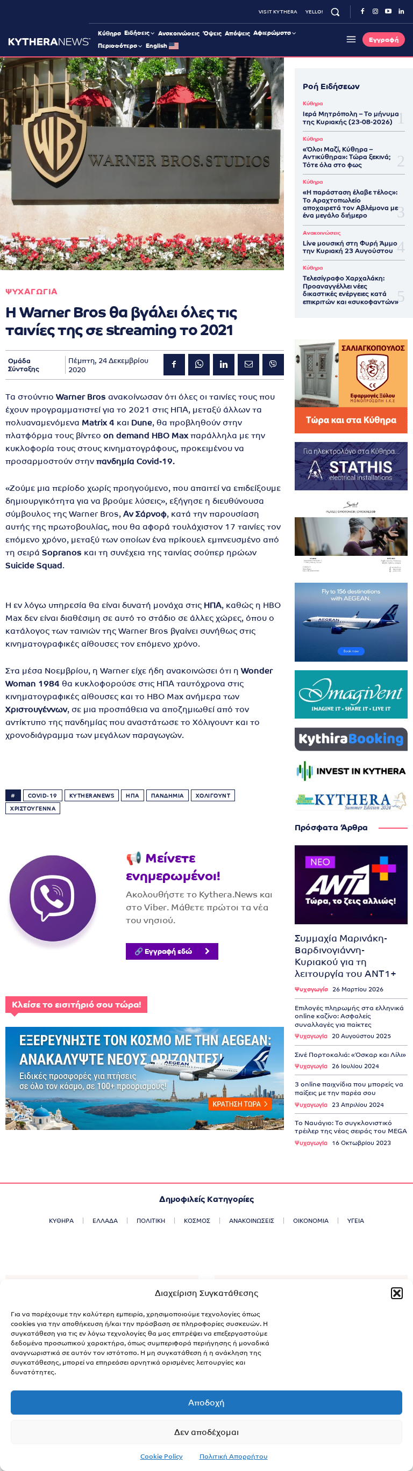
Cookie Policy (161, 1456)
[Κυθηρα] (49, 41)
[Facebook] (362, 11)
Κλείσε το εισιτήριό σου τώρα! (76, 1004)
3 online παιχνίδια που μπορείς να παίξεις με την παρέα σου (349, 1089)
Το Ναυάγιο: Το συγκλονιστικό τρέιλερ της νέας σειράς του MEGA (351, 1127)
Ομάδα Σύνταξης (23, 364)
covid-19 (43, 796)
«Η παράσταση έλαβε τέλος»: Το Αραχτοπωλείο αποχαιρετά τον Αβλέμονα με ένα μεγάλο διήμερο (350, 204)
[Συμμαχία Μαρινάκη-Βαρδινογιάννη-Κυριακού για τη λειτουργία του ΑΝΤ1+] (351, 884)
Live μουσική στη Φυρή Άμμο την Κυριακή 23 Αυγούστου (350, 247)
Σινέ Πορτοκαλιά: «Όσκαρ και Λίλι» (350, 1055)
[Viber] (273, 364)
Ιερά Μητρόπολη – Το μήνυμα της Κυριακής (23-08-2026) (351, 117)
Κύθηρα (313, 103)
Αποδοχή (206, 1402)
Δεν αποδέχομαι (206, 1432)
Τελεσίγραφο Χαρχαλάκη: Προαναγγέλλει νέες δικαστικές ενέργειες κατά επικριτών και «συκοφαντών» (350, 289)
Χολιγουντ (213, 796)
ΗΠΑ (132, 796)
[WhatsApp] (199, 364)
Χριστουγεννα (32, 808)
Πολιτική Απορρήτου (234, 1456)
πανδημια (167, 796)
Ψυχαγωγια (31, 291)
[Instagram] (375, 11)
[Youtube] (388, 11)
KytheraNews (92, 796)
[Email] (248, 364)
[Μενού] (350, 39)
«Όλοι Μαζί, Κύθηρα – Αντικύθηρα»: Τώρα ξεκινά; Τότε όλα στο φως (346, 157)
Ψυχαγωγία (311, 989)
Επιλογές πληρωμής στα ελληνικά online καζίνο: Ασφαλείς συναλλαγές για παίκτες (349, 1016)
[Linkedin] (401, 11)
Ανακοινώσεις (321, 233)
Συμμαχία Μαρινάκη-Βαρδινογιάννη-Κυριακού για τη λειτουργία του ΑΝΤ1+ (345, 956)
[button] (396, 1293)
